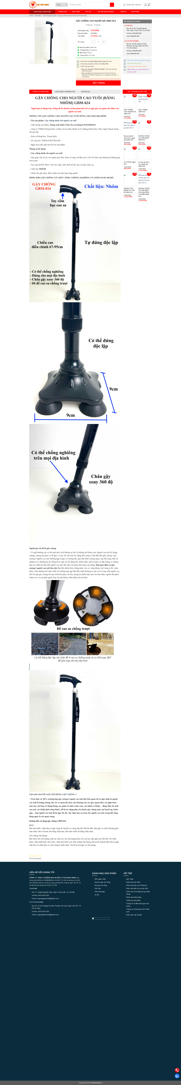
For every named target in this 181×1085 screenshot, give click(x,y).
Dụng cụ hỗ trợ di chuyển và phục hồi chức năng (72, 16)
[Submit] (112, 5)
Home (31, 16)
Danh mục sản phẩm (104, 873)
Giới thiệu (76, 12)
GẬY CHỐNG (68, 794)
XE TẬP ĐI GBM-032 (130, 163)
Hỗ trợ (127, 873)
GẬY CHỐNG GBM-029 (143, 111)
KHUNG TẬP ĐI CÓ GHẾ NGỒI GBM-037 (144, 138)
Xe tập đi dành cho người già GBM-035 (143, 164)
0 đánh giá (89, 25)
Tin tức (88, 12)
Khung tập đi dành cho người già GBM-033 (129, 138)
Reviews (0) (85, 92)
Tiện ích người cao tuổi (49, 16)
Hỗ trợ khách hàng (106, 12)
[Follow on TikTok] (35, 919)
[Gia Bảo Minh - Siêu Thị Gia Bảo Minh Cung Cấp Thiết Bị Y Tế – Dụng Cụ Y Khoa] (40, 4)
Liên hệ (123, 12)
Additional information (65, 92)
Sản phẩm (135, 12)
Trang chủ (62, 12)
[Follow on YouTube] (41, 919)
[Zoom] (32, 62)
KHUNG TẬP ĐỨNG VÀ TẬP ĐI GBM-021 (129, 190)
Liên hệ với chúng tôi (41, 872)
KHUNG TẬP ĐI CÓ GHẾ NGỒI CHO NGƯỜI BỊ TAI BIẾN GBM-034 (144, 192)
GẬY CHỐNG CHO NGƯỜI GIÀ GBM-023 (130, 112)
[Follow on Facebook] (30, 919)
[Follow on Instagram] (33, 919)
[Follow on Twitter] (38, 919)
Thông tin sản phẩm (40, 92)
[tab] (40, 92)
